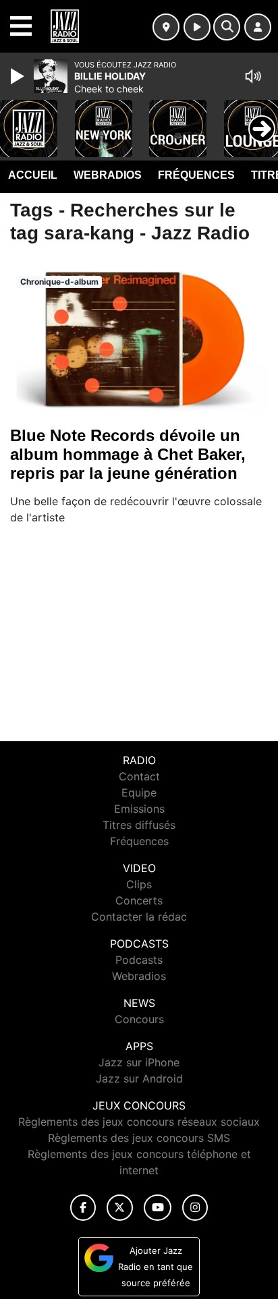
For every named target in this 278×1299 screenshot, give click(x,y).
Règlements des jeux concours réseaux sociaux (139, 1121)
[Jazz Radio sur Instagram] (195, 1207)
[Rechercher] (226, 26)
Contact (139, 776)
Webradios (108, 175)
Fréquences (196, 175)
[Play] (19, 76)
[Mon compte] (257, 26)
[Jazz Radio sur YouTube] (157, 1207)
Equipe (139, 792)
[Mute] (253, 76)
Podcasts (139, 959)
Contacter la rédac (139, 916)
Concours (139, 1019)
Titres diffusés (139, 825)
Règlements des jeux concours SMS (139, 1138)
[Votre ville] (165, 26)
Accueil (32, 175)
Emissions (139, 808)
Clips (139, 884)
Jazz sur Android (139, 1078)
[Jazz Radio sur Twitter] (120, 1207)
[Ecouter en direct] (197, 26)
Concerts (139, 900)
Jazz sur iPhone (139, 1062)
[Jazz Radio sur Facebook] (83, 1207)
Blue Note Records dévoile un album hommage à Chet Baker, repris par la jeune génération (128, 454)
